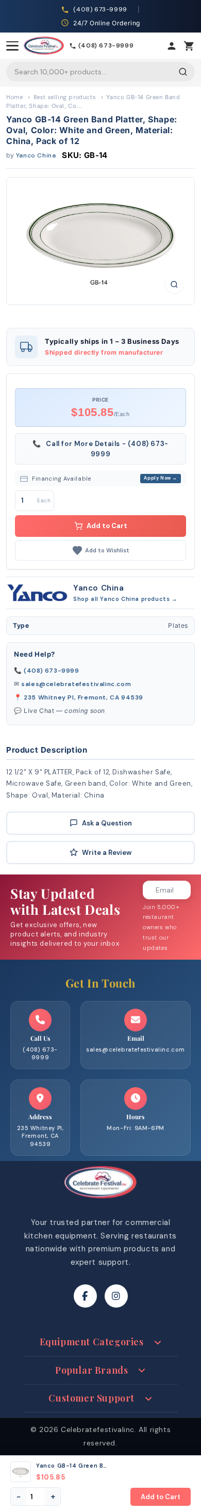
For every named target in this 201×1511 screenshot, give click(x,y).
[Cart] (189, 46)
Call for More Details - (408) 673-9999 (100, 448)
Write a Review (106, 852)
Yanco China (36, 155)
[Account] (171, 46)
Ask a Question (107, 823)
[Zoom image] (174, 284)
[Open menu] (12, 46)
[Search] (183, 72)
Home (14, 97)
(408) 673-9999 (51, 670)
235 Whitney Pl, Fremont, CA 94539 (83, 697)
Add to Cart (107, 525)
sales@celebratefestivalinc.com (76, 684)
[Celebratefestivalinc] (100, 1201)
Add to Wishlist (107, 550)
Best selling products (65, 97)
